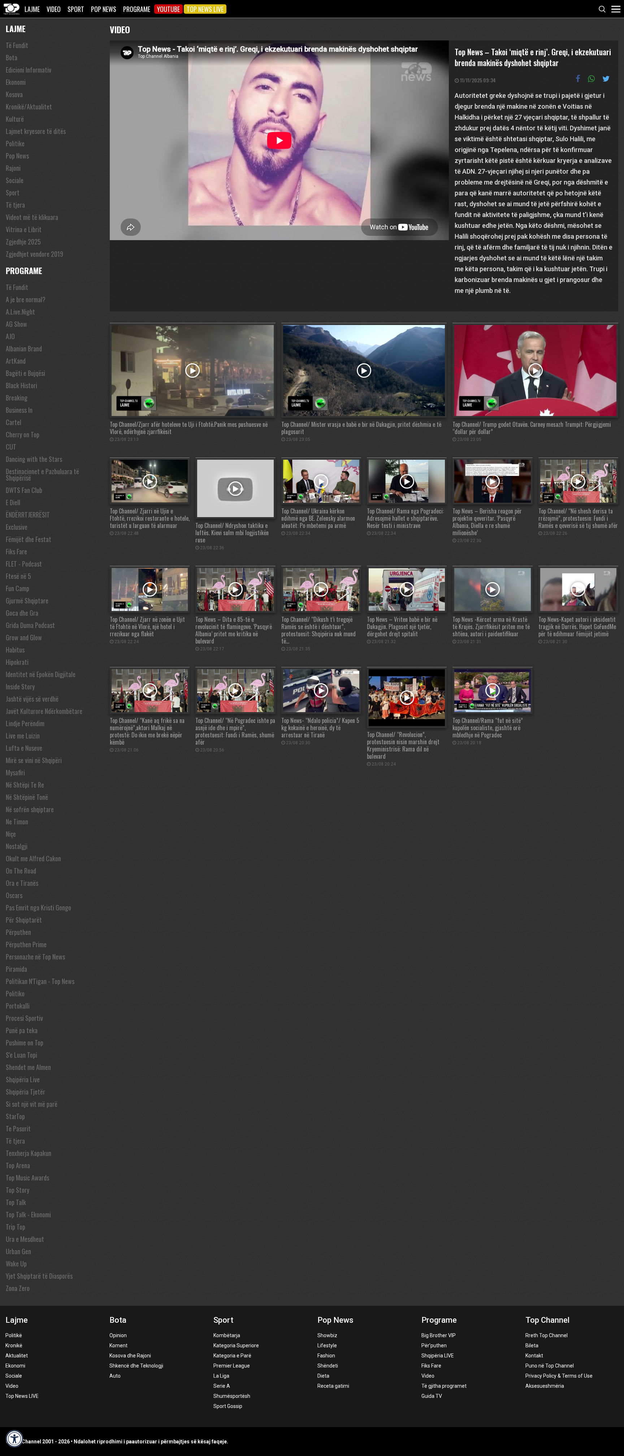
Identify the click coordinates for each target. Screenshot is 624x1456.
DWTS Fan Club (24, 490)
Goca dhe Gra (22, 613)
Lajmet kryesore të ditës (36, 131)
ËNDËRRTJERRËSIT (28, 514)
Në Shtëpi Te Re (25, 784)
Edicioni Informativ (28, 69)
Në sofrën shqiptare (30, 809)
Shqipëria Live (23, 1079)
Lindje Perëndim (25, 723)
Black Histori (21, 385)
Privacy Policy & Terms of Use (559, 1376)
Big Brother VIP (438, 1335)
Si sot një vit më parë (31, 1104)
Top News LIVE (205, 9)
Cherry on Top (22, 434)
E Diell (13, 502)
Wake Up (16, 1263)
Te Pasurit (18, 1128)
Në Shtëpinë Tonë (27, 797)
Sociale (14, 180)
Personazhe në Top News (35, 956)
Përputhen (18, 932)
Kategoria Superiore (236, 1345)
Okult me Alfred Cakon (33, 858)
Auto (115, 1376)
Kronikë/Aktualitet (29, 106)
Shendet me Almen (28, 1067)
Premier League (231, 1366)
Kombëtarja (226, 1335)
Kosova (14, 94)
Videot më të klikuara (32, 217)
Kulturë (15, 119)
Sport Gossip (227, 1406)
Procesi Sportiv (24, 1018)
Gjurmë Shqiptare (27, 600)
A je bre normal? (26, 299)
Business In (19, 410)
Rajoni (13, 168)
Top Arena (18, 1165)
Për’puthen (434, 1345)
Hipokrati (17, 662)
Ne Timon (17, 821)
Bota (11, 57)
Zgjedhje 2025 (23, 241)
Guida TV (431, 1396)
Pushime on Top (24, 1042)
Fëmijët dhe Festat (28, 539)
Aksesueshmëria (544, 1386)
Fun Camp (17, 588)
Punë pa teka (22, 1030)
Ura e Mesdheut (25, 1239)
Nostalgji (16, 846)
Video (54, 9)
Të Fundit (17, 45)
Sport (76, 9)
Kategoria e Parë (232, 1355)
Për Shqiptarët (24, 919)
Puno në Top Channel (549, 1366)
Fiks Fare (16, 551)
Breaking (16, 397)
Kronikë (13, 1345)
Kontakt (534, 1355)
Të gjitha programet (444, 1386)
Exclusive (16, 527)
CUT (11, 446)
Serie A (221, 1386)
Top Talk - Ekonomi (28, 1214)
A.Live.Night (20, 311)
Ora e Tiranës (22, 883)
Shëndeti (327, 1366)
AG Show (16, 324)
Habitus (15, 649)
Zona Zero (18, 1288)
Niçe (11, 833)
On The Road (21, 870)
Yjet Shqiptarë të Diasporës (39, 1275)
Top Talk (16, 1202)
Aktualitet (16, 1355)
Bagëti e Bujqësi (25, 373)
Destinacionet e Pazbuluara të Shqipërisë (42, 474)
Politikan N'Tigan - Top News (40, 981)
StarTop (15, 1116)
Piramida (16, 969)
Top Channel (547, 1320)
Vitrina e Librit (24, 229)
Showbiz (327, 1335)
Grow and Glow (24, 637)
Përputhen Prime (26, 944)
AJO (10, 336)
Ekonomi (16, 82)
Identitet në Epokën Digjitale (40, 674)
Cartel (13, 422)
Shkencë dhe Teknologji (136, 1366)
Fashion (326, 1355)
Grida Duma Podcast (30, 625)
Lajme (32, 9)
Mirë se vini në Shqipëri (34, 760)
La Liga (221, 1376)
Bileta (531, 1345)
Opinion (118, 1335)
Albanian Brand (24, 348)
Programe (136, 9)
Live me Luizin (23, 735)
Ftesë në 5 (18, 576)
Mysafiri (15, 772)
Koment (118, 1345)
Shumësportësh (231, 1396)
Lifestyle (327, 1345)
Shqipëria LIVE (437, 1355)
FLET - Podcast (24, 563)
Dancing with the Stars (34, 459)
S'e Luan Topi (21, 1055)
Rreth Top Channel (546, 1335)
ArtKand (16, 360)
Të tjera (15, 204)
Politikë (13, 1335)
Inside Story (20, 686)
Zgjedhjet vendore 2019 (34, 254)
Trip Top (15, 1226)
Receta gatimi (333, 1386)
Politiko (15, 993)
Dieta (323, 1376)
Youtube (168, 9)
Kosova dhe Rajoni (130, 1355)
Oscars (14, 895)
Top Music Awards (27, 1177)
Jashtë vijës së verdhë (32, 698)
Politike (15, 143)
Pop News (103, 9)
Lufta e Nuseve (24, 748)
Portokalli (18, 1005)
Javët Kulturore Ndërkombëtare (44, 711)
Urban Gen (18, 1251)
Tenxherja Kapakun (28, 1153)
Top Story (17, 1190)
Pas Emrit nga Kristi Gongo (38, 907)
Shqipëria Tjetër (25, 1091)
